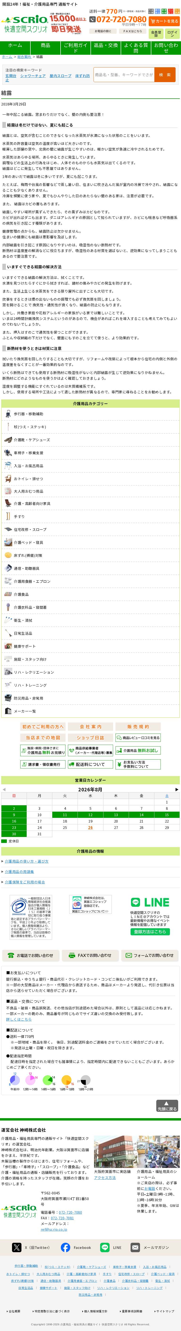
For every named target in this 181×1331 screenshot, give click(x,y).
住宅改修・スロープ (131, 1274)
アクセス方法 (105, 1177)
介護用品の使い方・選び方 (27, 861)
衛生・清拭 (162, 1280)
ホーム (15, 45)
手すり (107, 1274)
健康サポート (49, 1287)
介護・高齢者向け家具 (81, 1274)
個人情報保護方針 (96, 1311)
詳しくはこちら (19, 1019)
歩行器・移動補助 (26, 1265)
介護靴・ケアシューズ (91, 1266)
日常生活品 (25, 1287)
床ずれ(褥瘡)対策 (22, 1280)
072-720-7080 (70, 1212)
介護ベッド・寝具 (163, 1274)
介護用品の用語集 (19, 871)
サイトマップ (165, 1311)
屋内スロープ (60, 75)
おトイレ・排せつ (18, 1274)
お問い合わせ (166, 48)
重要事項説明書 (132, 1311)
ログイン (172, 34)
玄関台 (10, 75)
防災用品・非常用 (90, 1294)
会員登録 (156, 34)
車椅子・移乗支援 (124, 1266)
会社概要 (15, 1311)
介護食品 (109, 1280)
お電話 (149, 1188)
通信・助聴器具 (51, 1280)
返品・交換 (106, 45)
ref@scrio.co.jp (54, 1229)
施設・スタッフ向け (77, 1287)
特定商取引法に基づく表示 (52, 1311)
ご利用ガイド (76, 48)
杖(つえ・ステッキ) (57, 1266)
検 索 (165, 74)
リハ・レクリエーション (113, 1287)
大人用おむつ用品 (48, 1274)
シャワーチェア (33, 75)
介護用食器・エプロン (82, 1280)
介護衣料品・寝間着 (135, 1280)
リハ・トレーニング (149, 1287)
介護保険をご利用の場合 (25, 882)
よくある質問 (136, 48)
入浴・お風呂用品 (155, 1266)
